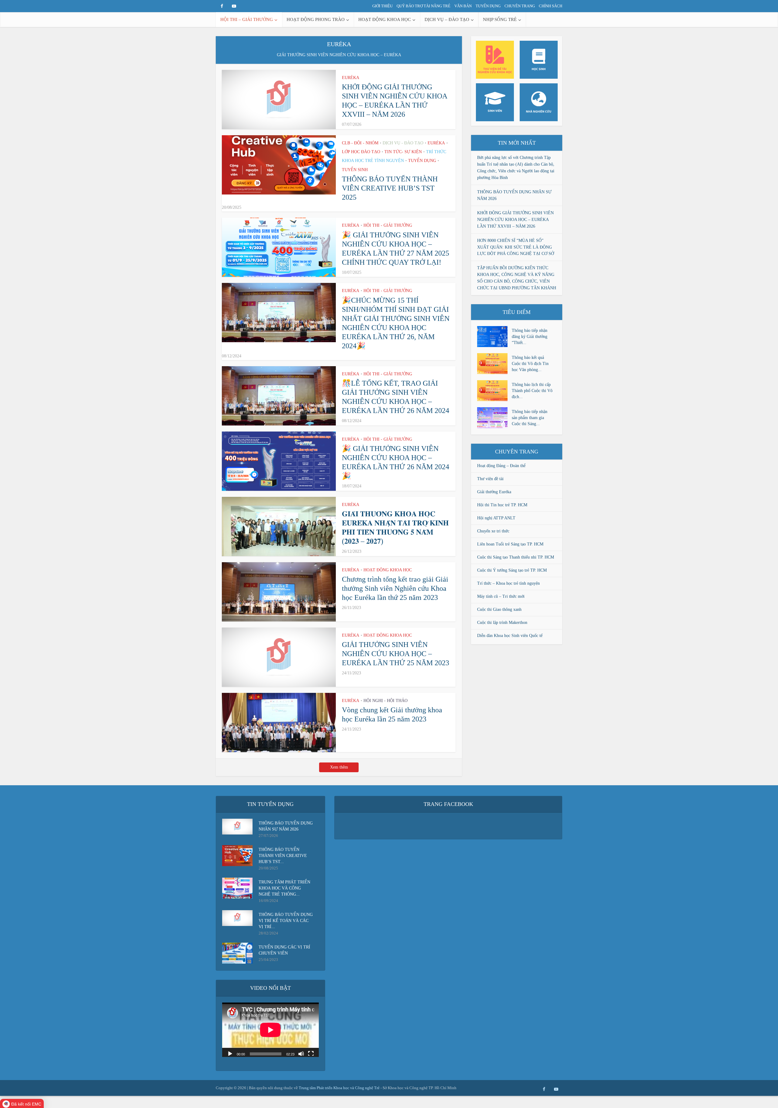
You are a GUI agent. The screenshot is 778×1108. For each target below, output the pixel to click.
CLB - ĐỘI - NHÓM (360, 143)
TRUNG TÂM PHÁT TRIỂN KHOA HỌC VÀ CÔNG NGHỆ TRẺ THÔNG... (284, 888)
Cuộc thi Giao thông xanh (499, 609)
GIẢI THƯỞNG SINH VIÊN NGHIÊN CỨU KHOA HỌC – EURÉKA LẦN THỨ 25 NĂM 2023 (395, 654)
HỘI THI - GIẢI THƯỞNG (387, 225)
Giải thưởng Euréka (494, 492)
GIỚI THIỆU (382, 6)
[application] (270, 1030)
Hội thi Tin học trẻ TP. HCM (502, 505)
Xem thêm (339, 767)
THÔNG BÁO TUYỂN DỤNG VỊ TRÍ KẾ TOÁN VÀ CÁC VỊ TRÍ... (286, 920)
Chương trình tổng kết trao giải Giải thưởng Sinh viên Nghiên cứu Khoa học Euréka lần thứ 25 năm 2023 (395, 588)
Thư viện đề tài (490, 479)
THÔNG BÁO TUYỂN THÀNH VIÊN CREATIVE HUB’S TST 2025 (390, 188)
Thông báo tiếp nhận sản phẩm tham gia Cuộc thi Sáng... (529, 417)
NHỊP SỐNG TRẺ (500, 19)
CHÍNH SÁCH (550, 6)
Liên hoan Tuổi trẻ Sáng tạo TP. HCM (510, 544)
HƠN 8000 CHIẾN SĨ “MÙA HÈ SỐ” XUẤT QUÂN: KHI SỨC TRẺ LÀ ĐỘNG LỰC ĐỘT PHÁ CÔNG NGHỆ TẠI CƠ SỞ (515, 247)
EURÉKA (350, 77)
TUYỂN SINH (355, 169)
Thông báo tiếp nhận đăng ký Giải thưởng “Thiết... (529, 336)
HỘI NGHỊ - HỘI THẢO (385, 700)
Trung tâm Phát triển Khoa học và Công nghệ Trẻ (339, 1088)
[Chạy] (230, 1053)
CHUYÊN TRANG (519, 6)
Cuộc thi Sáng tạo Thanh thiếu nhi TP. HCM (515, 557)
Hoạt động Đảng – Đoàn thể (501, 465)
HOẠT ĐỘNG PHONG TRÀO (316, 19)
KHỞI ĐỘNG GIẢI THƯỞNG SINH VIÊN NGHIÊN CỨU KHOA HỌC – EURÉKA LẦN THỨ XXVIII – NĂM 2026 (515, 220)
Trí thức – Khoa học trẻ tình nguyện (508, 583)
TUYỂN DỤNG (488, 6)
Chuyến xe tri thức (493, 531)
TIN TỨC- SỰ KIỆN (403, 152)
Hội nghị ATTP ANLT (496, 518)
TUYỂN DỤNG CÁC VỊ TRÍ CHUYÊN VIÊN (284, 950)
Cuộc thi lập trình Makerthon (502, 622)
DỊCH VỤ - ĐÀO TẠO (403, 143)
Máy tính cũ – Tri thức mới (501, 596)
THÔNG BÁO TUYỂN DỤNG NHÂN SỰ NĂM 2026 (286, 826)
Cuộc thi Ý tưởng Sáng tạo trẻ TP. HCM (512, 570)
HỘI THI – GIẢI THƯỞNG (246, 19)
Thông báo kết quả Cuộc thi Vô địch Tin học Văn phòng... (530, 363)
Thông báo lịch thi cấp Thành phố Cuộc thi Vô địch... (532, 390)
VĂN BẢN (463, 6)
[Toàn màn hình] (311, 1053)
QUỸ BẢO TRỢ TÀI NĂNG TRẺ (423, 6)
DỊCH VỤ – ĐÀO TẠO (447, 19)
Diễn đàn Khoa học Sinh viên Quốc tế (509, 635)
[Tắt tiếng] (301, 1053)
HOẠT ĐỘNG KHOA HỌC (384, 19)
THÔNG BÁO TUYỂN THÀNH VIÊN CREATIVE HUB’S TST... (283, 855)
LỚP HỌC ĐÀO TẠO (361, 152)
